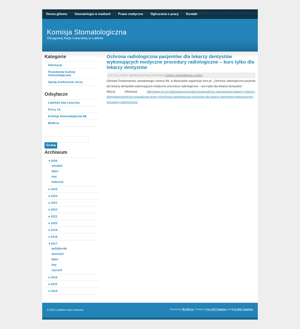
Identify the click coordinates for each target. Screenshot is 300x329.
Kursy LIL (54, 109)
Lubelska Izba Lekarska (64, 102)
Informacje (55, 65)
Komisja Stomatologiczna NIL (67, 116)
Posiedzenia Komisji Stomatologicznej (61, 73)
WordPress (188, 309)
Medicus (53, 123)
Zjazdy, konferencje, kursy (65, 82)
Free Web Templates (242, 309)
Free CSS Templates (216, 309)
